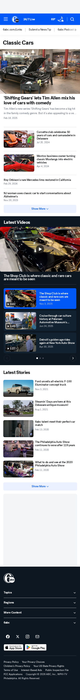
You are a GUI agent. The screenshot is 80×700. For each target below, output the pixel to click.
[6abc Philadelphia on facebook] (8, 637)
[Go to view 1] (37, 358)
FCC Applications (13, 674)
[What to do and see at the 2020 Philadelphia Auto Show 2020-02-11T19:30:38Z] (18, 469)
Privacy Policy (11, 662)
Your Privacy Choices (33, 662)
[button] (5, 19)
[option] (16, 30)
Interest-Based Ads (31, 670)
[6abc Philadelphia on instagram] (27, 637)
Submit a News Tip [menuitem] (40, 29)
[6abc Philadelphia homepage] (15, 19)
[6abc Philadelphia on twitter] (18, 637)
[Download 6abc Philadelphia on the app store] (13, 647)
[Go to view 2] (40, 358)
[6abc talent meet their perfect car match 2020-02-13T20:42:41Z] (18, 428)
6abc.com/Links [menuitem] (12, 29)
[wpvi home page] (9, 578)
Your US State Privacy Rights (48, 666)
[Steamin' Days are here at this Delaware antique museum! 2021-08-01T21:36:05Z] (18, 408)
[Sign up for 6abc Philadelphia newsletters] (37, 637)
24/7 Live (29, 19)
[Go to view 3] (43, 358)
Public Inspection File (57, 670)
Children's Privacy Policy (17, 666)
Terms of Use (11, 670)
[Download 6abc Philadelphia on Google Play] (36, 647)
